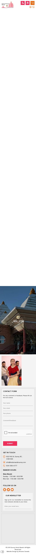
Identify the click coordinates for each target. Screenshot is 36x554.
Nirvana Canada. (24, 551)
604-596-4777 (11, 466)
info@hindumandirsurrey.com (16, 462)
